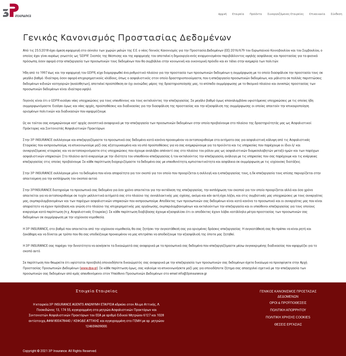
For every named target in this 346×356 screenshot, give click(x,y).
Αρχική (222, 13)
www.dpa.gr (89, 268)
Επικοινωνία (317, 13)
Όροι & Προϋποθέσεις (288, 302)
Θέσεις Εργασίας (288, 324)
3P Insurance (57, 351)
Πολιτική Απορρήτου (288, 310)
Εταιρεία (238, 13)
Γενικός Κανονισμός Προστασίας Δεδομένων (288, 294)
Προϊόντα (256, 13)
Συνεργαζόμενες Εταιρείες (286, 13)
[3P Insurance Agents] (18, 10)
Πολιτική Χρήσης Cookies (288, 317)
